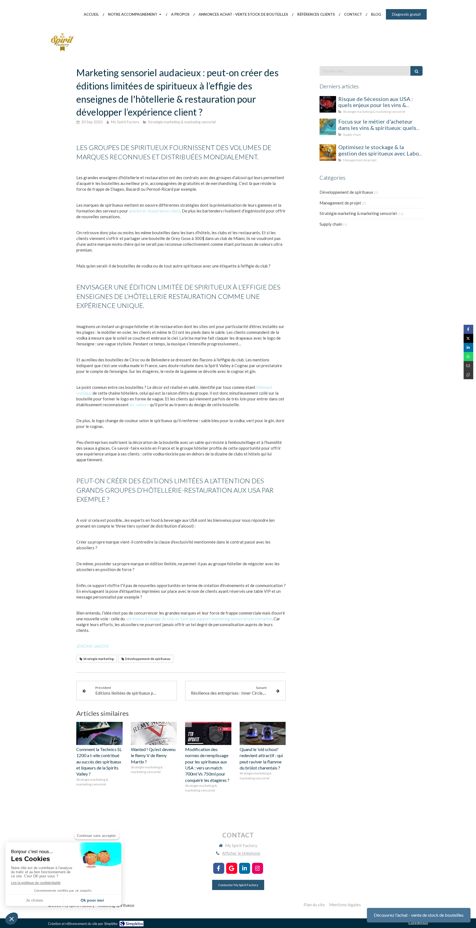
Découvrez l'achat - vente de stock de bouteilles (419, 915)
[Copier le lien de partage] (468, 374)
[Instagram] (257, 868)
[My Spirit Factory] (62, 51)
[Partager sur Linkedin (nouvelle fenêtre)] (468, 347)
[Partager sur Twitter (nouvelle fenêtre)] (468, 338)
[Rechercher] (416, 71)
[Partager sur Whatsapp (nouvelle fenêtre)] (468, 356)
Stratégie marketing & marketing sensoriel (358, 213)
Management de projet (340, 202)
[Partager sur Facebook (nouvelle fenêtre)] (468, 329)
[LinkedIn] (244, 868)
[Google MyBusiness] (231, 868)
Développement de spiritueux (346, 192)
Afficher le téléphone (241, 853)
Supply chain (331, 224)
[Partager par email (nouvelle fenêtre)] (468, 365)
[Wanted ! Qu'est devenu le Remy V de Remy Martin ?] (154, 733)
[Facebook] (218, 868)
